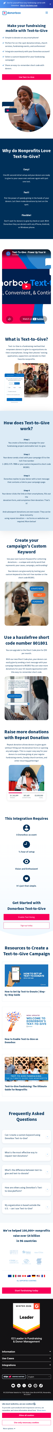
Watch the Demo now (28, 5)
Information (8, 1351)
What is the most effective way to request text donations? (21, 1154)
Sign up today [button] (26, 925)
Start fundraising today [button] (26, 1290)
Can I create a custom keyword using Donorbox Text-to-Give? (22, 1136)
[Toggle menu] (47, 13)
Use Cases (8, 1358)
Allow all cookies (26, 1415)
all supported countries (26, 1281)
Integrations (9, 1365)
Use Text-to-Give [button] (26, 77)
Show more (41, 1410)
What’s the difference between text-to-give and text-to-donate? (23, 1171)
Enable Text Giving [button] (26, 917)
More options (8, 1428)
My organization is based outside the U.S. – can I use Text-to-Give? (22, 1207)
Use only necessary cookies (26, 1422)
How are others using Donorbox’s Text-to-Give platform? (23, 1189)
